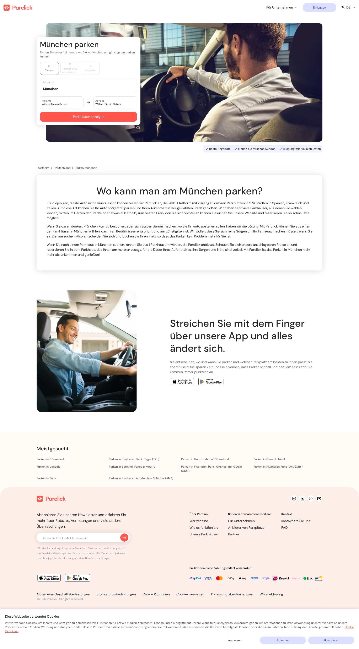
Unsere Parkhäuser (203, 534)
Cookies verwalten (190, 594)
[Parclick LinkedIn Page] (302, 498)
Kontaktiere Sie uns (295, 521)
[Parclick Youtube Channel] (319, 498)
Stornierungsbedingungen (116, 594)
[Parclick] (18, 7)
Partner (233, 534)
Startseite (43, 168)
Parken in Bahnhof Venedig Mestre (132, 466)
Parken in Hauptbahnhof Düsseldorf (205, 459)
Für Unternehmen (241, 521)
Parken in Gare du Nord (269, 459)
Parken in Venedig (48, 466)
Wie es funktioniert (203, 527)
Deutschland (62, 168)
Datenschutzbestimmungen (232, 594)
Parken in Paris (46, 478)
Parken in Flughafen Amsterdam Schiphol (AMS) (141, 478)
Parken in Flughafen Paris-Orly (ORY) (277, 466)
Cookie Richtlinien (156, 594)
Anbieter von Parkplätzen (247, 527)
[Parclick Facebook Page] (310, 498)
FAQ (284, 527)
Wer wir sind (198, 521)
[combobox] (92, 88)
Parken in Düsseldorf (50, 459)
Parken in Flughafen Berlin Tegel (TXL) (134, 459)
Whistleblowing (271, 594)
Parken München (86, 168)
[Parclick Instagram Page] (294, 498)
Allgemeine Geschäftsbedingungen (63, 594)
